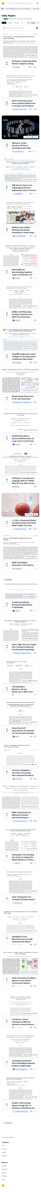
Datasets (5, 1169)
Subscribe (36, 9)
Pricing (4, 1176)
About (4, 1152)
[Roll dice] (37, 27)
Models (4, 1166)
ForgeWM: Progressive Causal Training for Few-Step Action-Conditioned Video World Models (24, 356)
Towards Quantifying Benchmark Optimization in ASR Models (22, 605)
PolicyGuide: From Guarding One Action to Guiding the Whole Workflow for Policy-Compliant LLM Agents (23, 857)
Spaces (4, 1173)
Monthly (16, 23)
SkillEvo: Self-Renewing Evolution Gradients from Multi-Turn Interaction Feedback (22, 314)
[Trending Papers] (22, 23)
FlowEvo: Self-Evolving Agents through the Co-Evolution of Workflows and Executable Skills (23, 1105)
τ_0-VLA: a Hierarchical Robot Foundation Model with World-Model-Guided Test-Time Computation (24, 523)
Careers (4, 1156)
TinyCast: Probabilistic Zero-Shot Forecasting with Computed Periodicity (23, 773)
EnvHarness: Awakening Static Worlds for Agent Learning (24, 62)
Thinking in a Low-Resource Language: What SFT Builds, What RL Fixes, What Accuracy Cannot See (24, 481)
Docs (3, 1179)
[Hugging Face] (3, 1185)
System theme (9, 1137)
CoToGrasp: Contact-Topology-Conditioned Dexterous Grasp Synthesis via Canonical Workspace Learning (24, 1022)
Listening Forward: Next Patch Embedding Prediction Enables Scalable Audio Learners (23, 1063)
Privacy (4, 1149)
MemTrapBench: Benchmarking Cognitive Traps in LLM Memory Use (22, 272)
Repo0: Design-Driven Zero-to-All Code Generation (23, 397)
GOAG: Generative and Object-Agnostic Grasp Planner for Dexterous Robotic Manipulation (24, 980)
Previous (9, 1123)
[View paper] (20, 127)
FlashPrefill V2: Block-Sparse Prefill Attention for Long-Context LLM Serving (23, 438)
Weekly (10, 23)
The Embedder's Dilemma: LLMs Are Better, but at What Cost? (22, 689)
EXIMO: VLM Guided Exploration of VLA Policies (23, 563)
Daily (4, 23)
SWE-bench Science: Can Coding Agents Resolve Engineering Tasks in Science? (24, 187)
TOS (3, 1146)
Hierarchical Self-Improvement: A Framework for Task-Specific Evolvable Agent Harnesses (23, 730)
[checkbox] (6, 63)
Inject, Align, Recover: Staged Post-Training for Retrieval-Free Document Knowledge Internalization (24, 647)
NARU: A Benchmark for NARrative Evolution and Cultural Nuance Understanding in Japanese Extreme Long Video (23, 815)
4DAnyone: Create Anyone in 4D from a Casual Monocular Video (21, 145)
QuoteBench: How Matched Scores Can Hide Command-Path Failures (22, 939)
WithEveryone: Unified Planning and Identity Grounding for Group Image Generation (23, 230)
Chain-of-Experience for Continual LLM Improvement (23, 898)
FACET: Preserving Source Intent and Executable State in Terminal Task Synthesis (23, 103)
